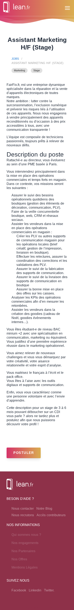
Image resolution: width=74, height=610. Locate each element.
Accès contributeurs (51, 515)
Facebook (19, 590)
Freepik (46, 607)
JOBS (15, 58)
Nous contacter (23, 508)
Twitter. (49, 590)
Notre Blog (44, 508)
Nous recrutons (23, 515)
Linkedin (35, 590)
